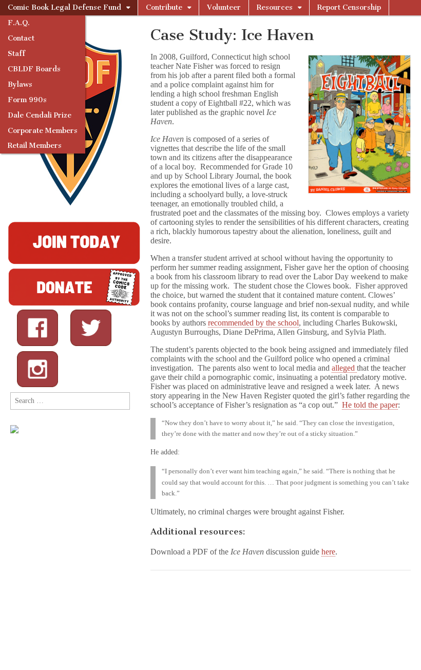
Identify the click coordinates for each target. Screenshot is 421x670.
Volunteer (224, 7)
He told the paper (370, 404)
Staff (16, 53)
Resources (275, 7)
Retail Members (35, 145)
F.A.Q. (19, 22)
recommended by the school (253, 322)
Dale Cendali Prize (39, 115)
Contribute (164, 7)
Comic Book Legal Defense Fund (64, 7)
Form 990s (27, 99)
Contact (21, 38)
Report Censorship (349, 7)
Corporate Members (43, 130)
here (328, 551)
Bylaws (20, 84)
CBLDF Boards (34, 69)
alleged (344, 367)
